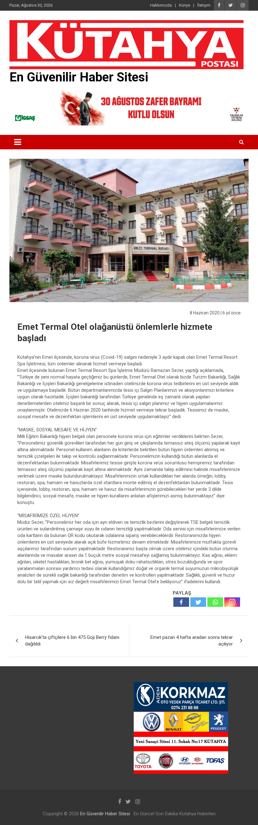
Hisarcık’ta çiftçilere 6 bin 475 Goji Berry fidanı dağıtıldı (72, 640)
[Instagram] (232, 602)
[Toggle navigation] (17, 142)
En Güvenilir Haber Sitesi (78, 77)
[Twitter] (198, 602)
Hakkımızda (161, 5)
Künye (184, 5)
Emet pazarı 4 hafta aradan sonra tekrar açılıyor (191, 640)
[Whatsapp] (215, 602)
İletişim (203, 5)
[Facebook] (181, 602)
